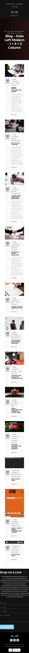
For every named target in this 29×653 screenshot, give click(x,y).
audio (13, 550)
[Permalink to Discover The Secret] (14, 76)
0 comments (14, 136)
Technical (14, 85)
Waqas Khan (16, 546)
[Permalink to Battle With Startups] (14, 132)
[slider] (21, 542)
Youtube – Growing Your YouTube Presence (16, 446)
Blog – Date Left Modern (16, 31)
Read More (14, 114)
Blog (9, 31)
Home (5, 31)
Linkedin (17, 6)
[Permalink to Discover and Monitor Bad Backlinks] (14, 329)
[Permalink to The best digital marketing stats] (14, 295)
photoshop (14, 247)
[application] (14, 462)
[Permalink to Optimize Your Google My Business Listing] (14, 364)
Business (13, 138)
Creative (13, 191)
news (17, 245)
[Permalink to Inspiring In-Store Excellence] (14, 239)
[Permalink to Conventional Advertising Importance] (14, 184)
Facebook (12, 6)
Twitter (14, 6)
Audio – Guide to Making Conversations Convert (16, 530)
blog (12, 83)
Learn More (16, 650)
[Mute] (18, 542)
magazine (14, 140)
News (18, 83)
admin (14, 79)
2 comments (14, 81)
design (13, 523)
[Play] (7, 542)
